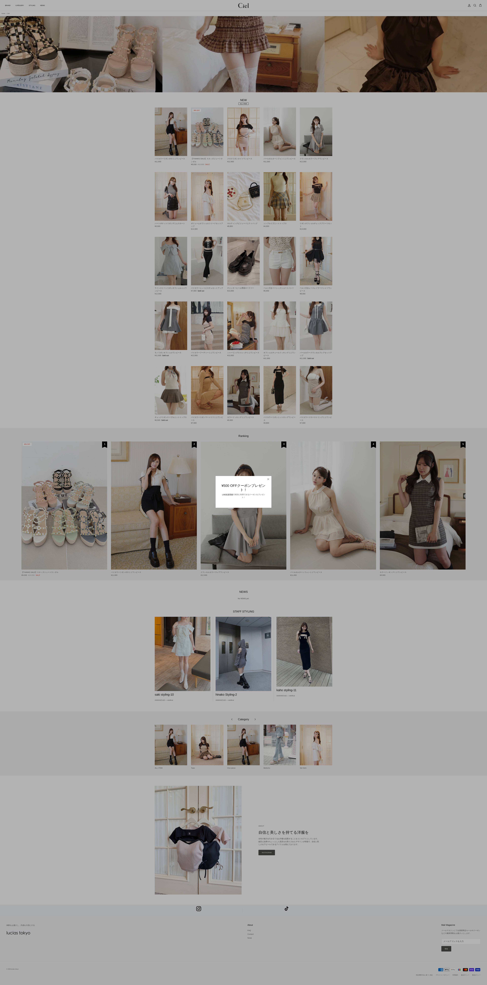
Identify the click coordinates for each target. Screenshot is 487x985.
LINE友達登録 (227, 495)
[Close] (268, 479)
